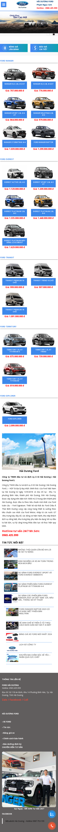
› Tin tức (6, 727)
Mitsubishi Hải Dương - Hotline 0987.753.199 (24, 821)
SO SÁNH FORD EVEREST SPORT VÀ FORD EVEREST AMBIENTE (35, 574)
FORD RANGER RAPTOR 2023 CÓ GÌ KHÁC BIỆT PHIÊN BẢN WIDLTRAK (34, 611)
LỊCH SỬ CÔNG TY (27, 644)
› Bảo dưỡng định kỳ (11, 744)
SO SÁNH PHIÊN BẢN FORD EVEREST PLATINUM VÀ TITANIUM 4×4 (35, 585)
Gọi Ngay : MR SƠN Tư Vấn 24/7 (29, 808)
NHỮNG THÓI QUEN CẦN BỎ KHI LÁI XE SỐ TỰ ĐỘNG (34, 551)
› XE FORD (6, 721)
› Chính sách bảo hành (12, 738)
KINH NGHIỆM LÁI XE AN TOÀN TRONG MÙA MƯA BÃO (35, 562)
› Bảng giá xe (8, 733)
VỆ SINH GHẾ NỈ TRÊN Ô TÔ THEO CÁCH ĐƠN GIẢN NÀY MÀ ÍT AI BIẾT (35, 624)
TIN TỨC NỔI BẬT (13, 542)
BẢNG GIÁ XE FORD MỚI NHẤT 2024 (35, 634)
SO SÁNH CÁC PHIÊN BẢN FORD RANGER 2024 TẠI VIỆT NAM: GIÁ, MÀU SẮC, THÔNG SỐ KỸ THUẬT (36, 597)
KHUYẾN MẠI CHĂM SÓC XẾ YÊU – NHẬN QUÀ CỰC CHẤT (34, 656)
